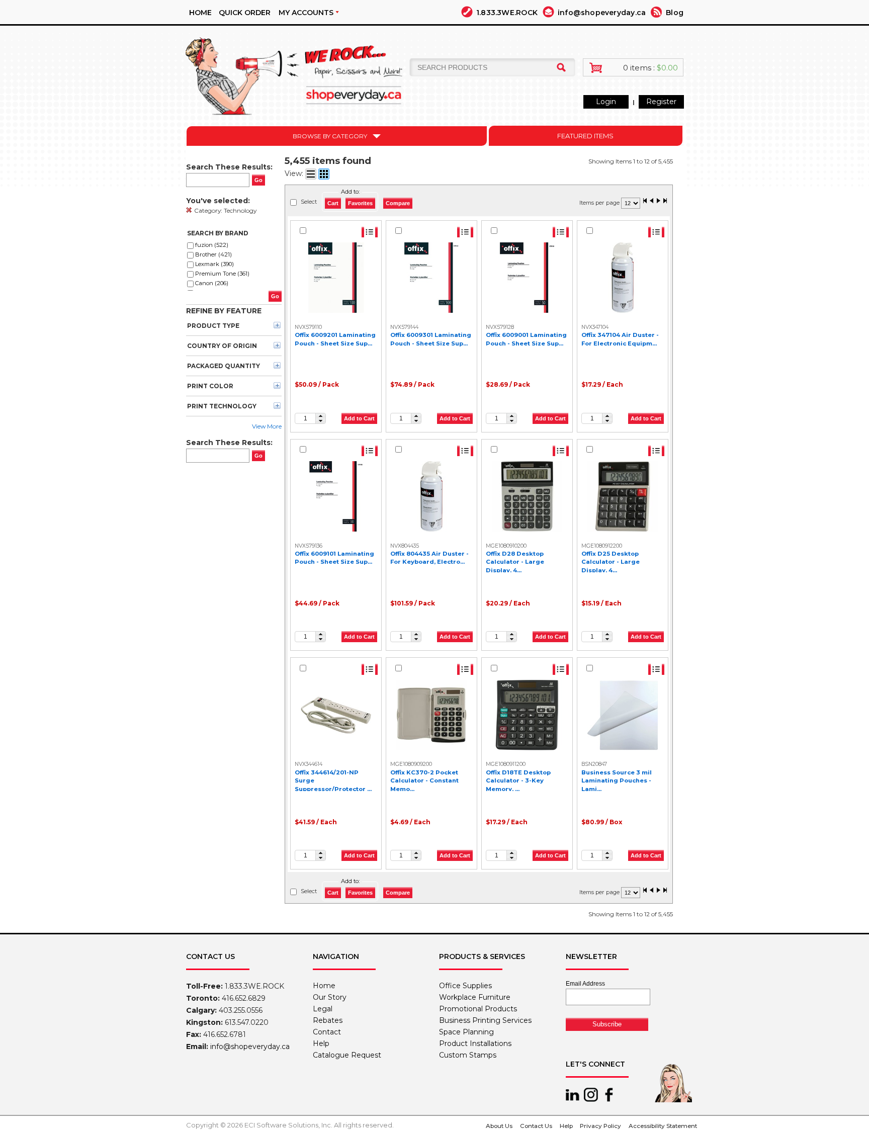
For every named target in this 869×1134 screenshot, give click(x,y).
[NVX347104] (622, 277)
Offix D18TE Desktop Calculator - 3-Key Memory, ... (518, 781)
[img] (299, 72)
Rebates (327, 1020)
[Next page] (658, 201)
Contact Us (536, 1125)
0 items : (650, 67)
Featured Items (585, 136)
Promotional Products (478, 1008)
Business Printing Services (485, 1020)
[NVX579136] (336, 496)
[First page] (645, 201)
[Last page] (664, 201)
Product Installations (475, 1043)
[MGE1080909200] (431, 715)
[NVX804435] (431, 496)
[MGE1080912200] (622, 496)
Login (606, 101)
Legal (322, 1008)
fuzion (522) (211, 244)
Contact (327, 1031)
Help (321, 1043)
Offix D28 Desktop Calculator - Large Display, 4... (515, 562)
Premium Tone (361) (222, 273)
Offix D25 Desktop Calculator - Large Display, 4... (610, 562)
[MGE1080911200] (527, 715)
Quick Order (245, 12)
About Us (499, 1125)
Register (661, 101)
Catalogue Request (347, 1055)
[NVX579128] (527, 277)
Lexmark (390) (214, 264)
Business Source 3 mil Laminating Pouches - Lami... (616, 781)
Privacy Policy (600, 1125)
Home (200, 12)
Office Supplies (465, 985)
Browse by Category (330, 136)
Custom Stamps (467, 1055)
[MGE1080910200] (527, 496)
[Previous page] (651, 201)
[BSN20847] (622, 715)
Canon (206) (211, 283)
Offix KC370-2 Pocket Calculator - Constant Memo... (424, 781)
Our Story (329, 997)
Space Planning (466, 1031)
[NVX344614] (336, 715)
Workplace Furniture (474, 997)
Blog (674, 12)
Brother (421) (213, 254)
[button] (320, 415)
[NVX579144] (431, 277)
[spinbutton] (305, 418)
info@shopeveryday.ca (602, 12)
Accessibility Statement (663, 1125)
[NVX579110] (336, 277)
